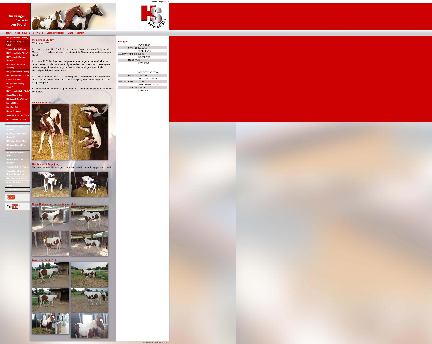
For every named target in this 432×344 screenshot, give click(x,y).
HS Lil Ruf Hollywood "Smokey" (15, 65)
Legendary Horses (55, 33)
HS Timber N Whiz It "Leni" (18, 76)
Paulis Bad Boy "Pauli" (16, 189)
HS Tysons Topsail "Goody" (14, 128)
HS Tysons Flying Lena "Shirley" (15, 43)
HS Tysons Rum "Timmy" (17, 38)
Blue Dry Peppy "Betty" (16, 178)
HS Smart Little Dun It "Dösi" (16, 154)
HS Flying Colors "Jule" (16, 141)
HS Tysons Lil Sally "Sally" (18, 91)
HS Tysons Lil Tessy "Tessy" (15, 85)
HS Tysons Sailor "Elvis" (17, 53)
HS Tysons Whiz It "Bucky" (18, 72)
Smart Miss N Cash (14, 95)
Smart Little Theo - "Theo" (18, 115)
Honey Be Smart (13, 111)
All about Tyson (22, 33)
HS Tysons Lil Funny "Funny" (15, 58)
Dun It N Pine (12, 103)
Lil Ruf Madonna (13, 80)
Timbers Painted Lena (16, 49)
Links (70, 33)
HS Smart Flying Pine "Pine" (15, 146)
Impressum (164, 2)
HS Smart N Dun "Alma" (17, 99)
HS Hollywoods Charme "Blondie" (17, 135)
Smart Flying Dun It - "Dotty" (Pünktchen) (15, 172)
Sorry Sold (38, 33)
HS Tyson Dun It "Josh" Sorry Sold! (16, 120)
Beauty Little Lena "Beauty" (14, 183)
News (9, 33)
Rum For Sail (12, 107)
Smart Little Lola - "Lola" (17, 167)
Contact (154, 2)
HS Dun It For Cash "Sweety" (14, 161)
